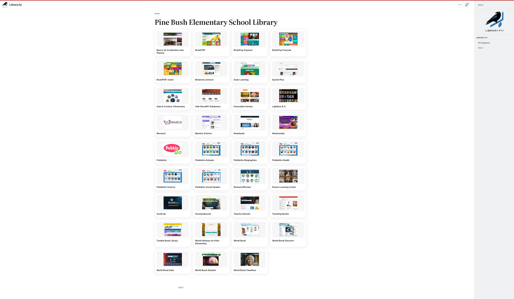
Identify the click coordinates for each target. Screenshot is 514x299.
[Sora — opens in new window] (467, 4)
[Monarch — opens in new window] (460, 4)
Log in (180, 287)
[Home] (494, 21)
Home (157, 13)
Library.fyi (15, 4)
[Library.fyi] (4, 4)
